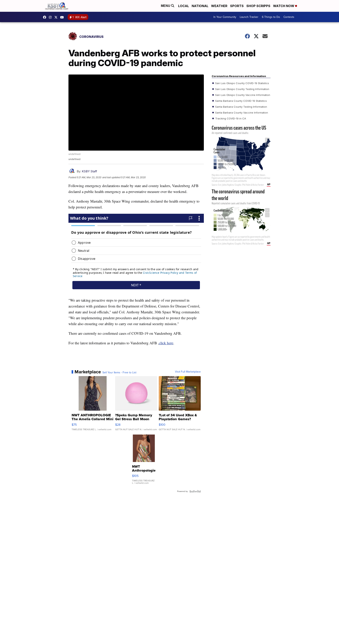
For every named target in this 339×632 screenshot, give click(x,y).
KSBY (56, 17)
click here (166, 342)
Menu (166, 5)
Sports (237, 6)
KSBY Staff (89, 171)
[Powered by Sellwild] (195, 491)
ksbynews (45, 17)
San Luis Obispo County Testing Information (241, 89)
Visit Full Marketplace (188, 371)
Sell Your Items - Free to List (119, 372)
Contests (288, 17)
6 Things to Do (271, 17)
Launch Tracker (249, 17)
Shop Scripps (258, 6)
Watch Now (284, 6)
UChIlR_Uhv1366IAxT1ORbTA (63, 17)
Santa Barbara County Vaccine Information (241, 112)
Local (183, 6)
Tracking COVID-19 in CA (230, 118)
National (200, 6)
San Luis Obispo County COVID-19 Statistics (241, 83)
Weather (219, 6)
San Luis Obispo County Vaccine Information (242, 94)
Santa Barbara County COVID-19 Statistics (240, 100)
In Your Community (224, 17)
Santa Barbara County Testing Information (240, 106)
